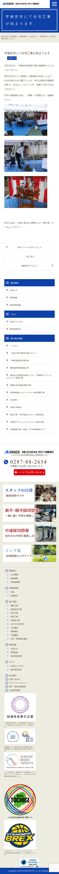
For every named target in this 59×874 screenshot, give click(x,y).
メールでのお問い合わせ (30, 472)
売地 (12, 592)
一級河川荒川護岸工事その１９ (23, 353)
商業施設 (14, 631)
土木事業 (14, 575)
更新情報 (13, 298)
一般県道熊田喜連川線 (19, 360)
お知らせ (13, 290)
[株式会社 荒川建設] (21, 3)
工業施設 (14, 635)
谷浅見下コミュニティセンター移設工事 (27, 422)
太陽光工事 (15, 620)
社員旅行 (14, 400)
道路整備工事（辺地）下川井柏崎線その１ (28, 429)
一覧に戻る (29, 256)
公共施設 (14, 628)
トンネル (14, 346)
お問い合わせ (14, 679)
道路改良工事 (16, 609)
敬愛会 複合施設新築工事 (20, 385)
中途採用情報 (14, 690)
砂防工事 (14, 617)
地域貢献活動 (15, 305)
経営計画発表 (15, 407)
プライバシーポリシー (18, 683)
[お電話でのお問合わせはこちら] (25, 466)
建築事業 (14, 578)
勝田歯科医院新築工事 (19, 368)
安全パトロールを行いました (29, 247)
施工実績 (12, 602)
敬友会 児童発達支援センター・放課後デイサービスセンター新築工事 (29, 376)
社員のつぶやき (16, 322)
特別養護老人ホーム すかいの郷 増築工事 (27, 392)
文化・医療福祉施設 (19, 639)
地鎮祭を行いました (29, 266)
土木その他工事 (17, 624)
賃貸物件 (14, 596)
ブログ (12, 662)
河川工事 (14, 613)
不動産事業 (15, 582)
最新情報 (12, 645)
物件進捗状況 (15, 329)
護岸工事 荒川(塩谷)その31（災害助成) (27, 415)
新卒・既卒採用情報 (17, 687)
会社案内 (12, 676)
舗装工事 (14, 606)
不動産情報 (13, 588)
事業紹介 (12, 571)
